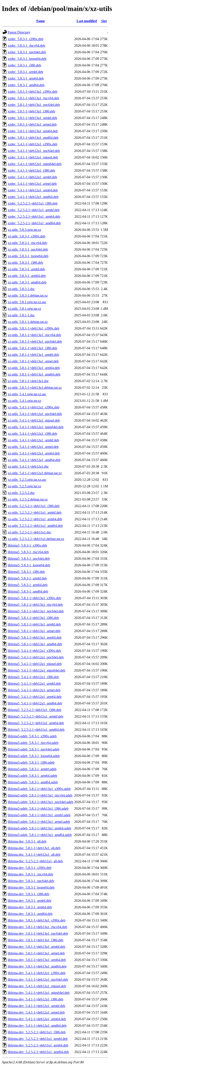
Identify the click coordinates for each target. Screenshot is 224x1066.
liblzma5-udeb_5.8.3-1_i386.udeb (31, 762)
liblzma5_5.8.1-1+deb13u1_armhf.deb (34, 624)
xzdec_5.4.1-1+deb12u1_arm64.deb (33, 190)
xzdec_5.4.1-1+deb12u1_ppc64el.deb (34, 151)
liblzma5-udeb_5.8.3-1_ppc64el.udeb (33, 749)
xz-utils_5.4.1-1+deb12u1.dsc (28, 466)
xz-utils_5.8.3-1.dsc (21, 289)
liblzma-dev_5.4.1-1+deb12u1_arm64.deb (37, 1019)
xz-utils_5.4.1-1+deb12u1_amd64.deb (34, 460)
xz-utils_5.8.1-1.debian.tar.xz (28, 322)
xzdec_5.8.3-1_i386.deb (24, 65)
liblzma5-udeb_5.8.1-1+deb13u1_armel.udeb (39, 822)
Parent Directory (19, 32)
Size (104, 21)
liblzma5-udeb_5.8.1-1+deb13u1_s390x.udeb (39, 789)
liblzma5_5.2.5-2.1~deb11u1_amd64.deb (36, 729)
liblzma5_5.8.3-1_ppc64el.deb (29, 558)
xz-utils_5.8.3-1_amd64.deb (27, 282)
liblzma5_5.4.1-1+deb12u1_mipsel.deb (35, 664)
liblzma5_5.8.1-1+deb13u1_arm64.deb (34, 637)
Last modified (87, 21)
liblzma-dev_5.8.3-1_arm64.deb (30, 907)
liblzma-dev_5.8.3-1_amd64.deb (30, 914)
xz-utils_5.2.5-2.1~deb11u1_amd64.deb (35, 526)
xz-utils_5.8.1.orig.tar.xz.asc (27, 302)
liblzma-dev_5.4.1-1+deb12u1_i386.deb (35, 999)
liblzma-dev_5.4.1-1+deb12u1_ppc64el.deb (38, 979)
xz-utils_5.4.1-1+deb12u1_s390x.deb (33, 407)
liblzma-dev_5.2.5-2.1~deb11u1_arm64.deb (38, 1045)
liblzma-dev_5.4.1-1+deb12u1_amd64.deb (37, 1025)
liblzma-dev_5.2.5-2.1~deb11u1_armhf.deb (38, 1039)
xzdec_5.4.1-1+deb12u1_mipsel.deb (33, 157)
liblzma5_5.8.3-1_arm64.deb (27, 585)
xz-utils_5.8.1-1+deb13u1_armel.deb (33, 361)
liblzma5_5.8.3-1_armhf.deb (27, 578)
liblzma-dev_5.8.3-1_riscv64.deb (30, 874)
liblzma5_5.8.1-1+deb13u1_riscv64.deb (35, 604)
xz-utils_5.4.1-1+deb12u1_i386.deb (32, 433)
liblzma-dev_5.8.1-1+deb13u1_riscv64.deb (37, 927)
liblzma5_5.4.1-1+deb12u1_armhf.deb (34, 683)
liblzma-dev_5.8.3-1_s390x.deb (29, 868)
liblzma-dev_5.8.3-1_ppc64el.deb (31, 881)
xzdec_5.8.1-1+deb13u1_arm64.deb (33, 131)
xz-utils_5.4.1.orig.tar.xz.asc (27, 394)
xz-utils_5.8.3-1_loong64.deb (28, 256)
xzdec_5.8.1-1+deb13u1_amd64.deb (33, 137)
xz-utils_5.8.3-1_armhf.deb (26, 269)
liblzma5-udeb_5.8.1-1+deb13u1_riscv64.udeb (40, 795)
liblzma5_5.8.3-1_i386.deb (26, 572)
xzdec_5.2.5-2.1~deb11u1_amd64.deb (34, 223)
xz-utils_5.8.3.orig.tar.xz (24, 230)
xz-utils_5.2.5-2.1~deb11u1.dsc (29, 532)
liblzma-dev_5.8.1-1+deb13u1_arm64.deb (37, 960)
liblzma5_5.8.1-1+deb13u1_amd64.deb (35, 644)
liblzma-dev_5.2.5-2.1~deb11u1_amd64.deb (38, 1052)
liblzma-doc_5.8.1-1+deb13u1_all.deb (34, 848)
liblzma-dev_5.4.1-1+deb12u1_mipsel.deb (37, 986)
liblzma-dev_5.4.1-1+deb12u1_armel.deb (36, 1012)
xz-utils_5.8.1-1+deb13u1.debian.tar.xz (35, 387)
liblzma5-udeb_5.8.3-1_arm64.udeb (32, 775)
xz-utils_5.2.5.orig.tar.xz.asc (27, 479)
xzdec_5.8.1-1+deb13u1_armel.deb (32, 124)
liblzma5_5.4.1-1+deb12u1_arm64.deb (34, 697)
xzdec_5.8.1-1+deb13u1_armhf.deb (32, 118)
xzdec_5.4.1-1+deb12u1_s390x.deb (32, 144)
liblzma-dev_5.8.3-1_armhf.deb (29, 900)
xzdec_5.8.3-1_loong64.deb (27, 59)
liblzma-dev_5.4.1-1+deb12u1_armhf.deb (36, 1006)
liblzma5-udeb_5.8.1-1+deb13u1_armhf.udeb (39, 815)
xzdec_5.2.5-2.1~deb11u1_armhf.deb (34, 210)
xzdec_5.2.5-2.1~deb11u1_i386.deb (33, 203)
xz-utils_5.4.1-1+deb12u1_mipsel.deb (34, 420)
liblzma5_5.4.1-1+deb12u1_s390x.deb (34, 650)
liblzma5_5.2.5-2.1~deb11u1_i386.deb (34, 710)
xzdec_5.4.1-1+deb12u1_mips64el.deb (34, 164)
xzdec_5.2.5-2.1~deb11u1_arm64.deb (34, 216)
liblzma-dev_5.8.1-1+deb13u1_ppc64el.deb (38, 933)
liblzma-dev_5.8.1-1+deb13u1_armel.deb (36, 953)
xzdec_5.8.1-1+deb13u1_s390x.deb (32, 91)
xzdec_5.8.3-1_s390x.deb (25, 39)
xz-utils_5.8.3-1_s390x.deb (26, 236)
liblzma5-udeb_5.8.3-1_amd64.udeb (33, 782)
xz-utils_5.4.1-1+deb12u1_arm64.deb (34, 453)
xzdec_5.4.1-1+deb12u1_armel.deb (32, 183)
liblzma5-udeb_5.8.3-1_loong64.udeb (34, 756)
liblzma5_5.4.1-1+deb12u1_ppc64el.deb (36, 657)
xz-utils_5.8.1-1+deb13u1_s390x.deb (33, 328)
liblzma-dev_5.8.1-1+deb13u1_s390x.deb (36, 920)
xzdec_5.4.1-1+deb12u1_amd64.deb (33, 197)
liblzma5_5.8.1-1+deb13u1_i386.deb (33, 618)
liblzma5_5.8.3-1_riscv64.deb (28, 552)
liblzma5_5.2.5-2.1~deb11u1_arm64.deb (36, 723)
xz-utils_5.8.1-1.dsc (21, 315)
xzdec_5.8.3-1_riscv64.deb (26, 45)
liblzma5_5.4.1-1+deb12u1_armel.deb (34, 690)
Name (40, 21)
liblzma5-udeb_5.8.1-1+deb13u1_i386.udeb (38, 808)
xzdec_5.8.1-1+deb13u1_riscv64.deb (33, 98)
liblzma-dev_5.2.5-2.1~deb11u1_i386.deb (37, 1032)
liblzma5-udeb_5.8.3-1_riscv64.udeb (33, 743)
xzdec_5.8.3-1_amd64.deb (26, 85)
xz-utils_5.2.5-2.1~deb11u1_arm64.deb (35, 519)
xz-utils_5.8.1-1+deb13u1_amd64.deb (34, 374)
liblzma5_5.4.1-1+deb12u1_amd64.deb (35, 703)
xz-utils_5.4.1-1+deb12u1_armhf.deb (33, 440)
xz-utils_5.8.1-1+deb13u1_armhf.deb (33, 355)
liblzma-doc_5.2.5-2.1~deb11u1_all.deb (35, 861)
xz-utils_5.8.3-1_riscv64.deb (27, 243)
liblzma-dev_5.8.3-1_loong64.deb (31, 887)
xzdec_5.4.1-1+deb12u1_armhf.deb (32, 177)
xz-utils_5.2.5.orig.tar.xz (24, 486)
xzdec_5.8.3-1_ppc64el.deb (27, 52)
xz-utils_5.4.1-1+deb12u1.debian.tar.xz (35, 473)
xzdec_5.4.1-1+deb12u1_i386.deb (31, 170)
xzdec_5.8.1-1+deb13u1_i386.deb (31, 111)
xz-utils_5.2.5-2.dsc (21, 493)
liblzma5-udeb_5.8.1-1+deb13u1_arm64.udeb (39, 828)
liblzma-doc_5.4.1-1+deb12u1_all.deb (34, 854)
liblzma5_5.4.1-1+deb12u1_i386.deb (33, 677)
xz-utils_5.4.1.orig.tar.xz (24, 401)
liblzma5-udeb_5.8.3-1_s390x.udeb (32, 736)
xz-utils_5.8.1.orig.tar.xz (24, 308)
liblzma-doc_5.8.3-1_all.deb (27, 841)
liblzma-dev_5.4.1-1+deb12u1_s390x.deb (36, 973)
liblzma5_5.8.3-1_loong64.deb (29, 565)
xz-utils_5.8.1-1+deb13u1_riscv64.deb (34, 335)
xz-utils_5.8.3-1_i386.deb (25, 262)
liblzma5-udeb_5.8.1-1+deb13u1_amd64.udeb (40, 835)
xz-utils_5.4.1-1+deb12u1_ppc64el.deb (35, 414)
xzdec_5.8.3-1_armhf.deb (25, 72)
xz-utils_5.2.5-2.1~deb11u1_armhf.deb (34, 512)
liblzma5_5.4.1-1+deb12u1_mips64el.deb (36, 670)
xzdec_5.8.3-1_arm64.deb (26, 78)
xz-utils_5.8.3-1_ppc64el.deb (28, 249)
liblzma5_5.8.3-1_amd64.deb (28, 591)
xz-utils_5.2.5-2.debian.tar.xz (28, 499)
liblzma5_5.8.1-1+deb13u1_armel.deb (34, 631)
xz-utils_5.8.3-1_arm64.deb (27, 276)
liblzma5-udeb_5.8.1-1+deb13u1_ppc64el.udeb (40, 802)
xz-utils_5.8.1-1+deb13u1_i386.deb (32, 348)
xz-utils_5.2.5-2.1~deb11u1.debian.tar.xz (36, 539)
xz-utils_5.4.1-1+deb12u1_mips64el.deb (35, 427)
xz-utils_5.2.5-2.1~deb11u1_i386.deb (34, 506)
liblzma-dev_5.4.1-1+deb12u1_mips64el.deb (39, 993)
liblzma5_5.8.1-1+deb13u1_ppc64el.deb (36, 611)
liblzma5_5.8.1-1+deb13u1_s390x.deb (34, 598)
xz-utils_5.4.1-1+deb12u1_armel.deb (33, 447)
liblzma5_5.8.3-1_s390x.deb (27, 545)
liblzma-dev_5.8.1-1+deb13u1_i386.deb (35, 940)
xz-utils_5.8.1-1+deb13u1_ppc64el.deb (35, 341)
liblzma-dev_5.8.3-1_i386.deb (28, 894)
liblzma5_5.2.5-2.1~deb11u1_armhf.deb (35, 716)
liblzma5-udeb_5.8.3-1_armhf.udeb (32, 769)
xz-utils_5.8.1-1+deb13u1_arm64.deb (34, 368)
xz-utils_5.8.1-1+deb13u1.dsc (28, 381)
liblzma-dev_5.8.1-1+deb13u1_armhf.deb (36, 946)
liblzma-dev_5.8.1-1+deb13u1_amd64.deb (37, 966)
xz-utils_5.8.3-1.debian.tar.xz (28, 295)
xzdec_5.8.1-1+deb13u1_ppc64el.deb (34, 105)
